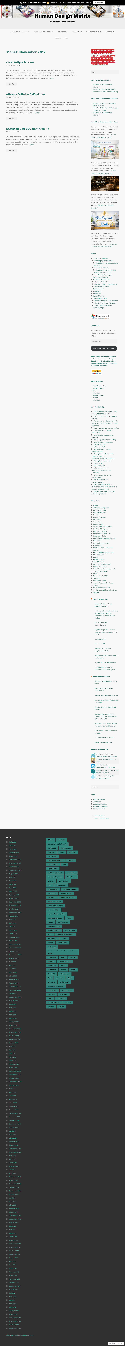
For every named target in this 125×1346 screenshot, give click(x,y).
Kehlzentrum (63, 922)
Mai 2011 (12, 1300)
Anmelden (97, 802)
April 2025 (13, 888)
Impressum (110, 32)
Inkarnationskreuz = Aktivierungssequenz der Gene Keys (101, 470)
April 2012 (12, 1265)
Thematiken (64, 974)
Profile (72, 957)
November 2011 (14, 1279)
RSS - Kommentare (102, 818)
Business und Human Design (104, 89)
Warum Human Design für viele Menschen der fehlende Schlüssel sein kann (105, 423)
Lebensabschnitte (100, 536)
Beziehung (52, 848)
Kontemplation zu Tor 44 (105, 767)
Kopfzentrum (70, 930)
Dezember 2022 (15, 986)
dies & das (97, 519)
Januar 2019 (13, 1145)
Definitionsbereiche (55, 860)
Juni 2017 (12, 1159)
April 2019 (12, 1134)
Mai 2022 (12, 1011)
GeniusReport (98, 395)
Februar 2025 (14, 895)
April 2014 (12, 1201)
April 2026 (13, 849)
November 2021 (15, 1032)
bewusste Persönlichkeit (57, 844)
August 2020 (14, 1085)
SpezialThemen (61, 38)
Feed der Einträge (100, 804)
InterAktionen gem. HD (101, 534)
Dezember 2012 (15, 1244)
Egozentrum (52, 869)
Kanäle (50, 922)
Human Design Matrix (62, 16)
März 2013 (13, 1237)
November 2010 (15, 1321)
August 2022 (13, 1001)
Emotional (71, 873)
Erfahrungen (61, 885)
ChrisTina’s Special (101, 268)
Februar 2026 (14, 853)
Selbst (63, 966)
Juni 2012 (12, 1261)
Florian (99, 770)
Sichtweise (52, 970)
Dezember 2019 (15, 1113)
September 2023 (15, 955)
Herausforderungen (55, 906)
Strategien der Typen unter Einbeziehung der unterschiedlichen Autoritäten (103, 456)
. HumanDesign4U (101, 282)
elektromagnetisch (55, 873)
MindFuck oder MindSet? (104, 742)
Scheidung (52, 966)
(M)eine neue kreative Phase (105, 663)
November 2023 (15, 948)
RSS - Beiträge (100, 816)
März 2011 (12, 1307)
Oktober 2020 (14, 1078)
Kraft (50, 934)
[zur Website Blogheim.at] (100, 318)
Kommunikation (54, 926)
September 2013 (15, 1219)
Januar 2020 (13, 1110)
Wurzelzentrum (53, 1003)
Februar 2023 (14, 979)
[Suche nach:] (105, 72)
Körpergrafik (52, 938)
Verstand (51, 994)
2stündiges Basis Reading (103, 261)
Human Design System (56, 914)
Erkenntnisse (53, 889)
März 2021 (13, 1060)
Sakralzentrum (65, 961)
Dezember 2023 (15, 944)
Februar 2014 (14, 1208)
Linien (64, 938)
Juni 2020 (12, 1092)
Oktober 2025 (14, 867)
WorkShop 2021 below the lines (105, 590)
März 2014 (13, 1205)
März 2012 (13, 1268)
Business (96, 515)
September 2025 (15, 870)
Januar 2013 (13, 1240)
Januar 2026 (13, 856)
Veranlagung (67, 990)
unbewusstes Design (55, 986)
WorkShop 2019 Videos (101, 588)
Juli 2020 (12, 1089)
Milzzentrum (62, 943)
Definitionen (52, 856)
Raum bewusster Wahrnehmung (105, 92)
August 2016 (13, 1166)
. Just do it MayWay (19, 32)
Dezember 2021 (15, 1029)
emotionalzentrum (55, 877)
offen (63, 957)
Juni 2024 (12, 923)
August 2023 (13, 958)
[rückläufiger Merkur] (13, 84)
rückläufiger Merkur (20, 62)
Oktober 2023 (14, 951)
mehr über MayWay (100, 599)
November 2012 (15, 1247)
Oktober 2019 (14, 1120)
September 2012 (15, 1254)
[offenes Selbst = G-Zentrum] (13, 119)
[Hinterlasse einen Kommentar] (10, 84)
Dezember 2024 (15, 902)
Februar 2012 (14, 1272)
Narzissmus (97, 545)
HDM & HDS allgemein (101, 529)
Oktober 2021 (14, 1036)
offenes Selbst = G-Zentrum (25, 94)
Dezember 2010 (15, 1318)
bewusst (61, 840)
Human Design (53, 910)
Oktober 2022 (14, 993)
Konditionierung (54, 930)
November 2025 (15, 863)
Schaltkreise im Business (103, 442)
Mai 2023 (12, 969)
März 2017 (13, 1163)
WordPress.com (99, 809)
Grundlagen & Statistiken (102, 526)
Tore (49, 978)
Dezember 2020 (15, 1071)
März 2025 (13, 891)
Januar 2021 (13, 1067)
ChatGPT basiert (99, 517)
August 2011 (13, 1289)
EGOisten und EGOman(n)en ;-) (27, 128)
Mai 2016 (12, 1170)
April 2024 (13, 930)
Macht (50, 943)
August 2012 (13, 1258)
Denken (70, 860)
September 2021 (15, 1039)
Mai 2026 (12, 845)
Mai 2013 (12, 1233)
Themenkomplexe (93, 32)
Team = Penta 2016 (100, 576)
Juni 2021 (12, 1050)
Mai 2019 (12, 1131)
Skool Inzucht (100, 644)
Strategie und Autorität (102, 461)
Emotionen (71, 877)
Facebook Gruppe (69, 889)
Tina (98, 759)
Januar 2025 (13, 898)
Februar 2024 (14, 937)
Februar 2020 (14, 1106)
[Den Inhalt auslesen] (91, 599)
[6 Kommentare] (10, 119)
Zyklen (61, 1007)
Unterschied (52, 990)
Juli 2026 (12, 842)
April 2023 (13, 972)
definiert (72, 852)
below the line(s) (99, 512)
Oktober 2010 (14, 1325)
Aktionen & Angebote (101, 508)
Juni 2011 (12, 1297)
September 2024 (15, 912)
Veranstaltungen (99, 581)
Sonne (63, 970)
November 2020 (15, 1075)
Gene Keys (97, 522)
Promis (96, 557)
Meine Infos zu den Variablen (105, 303)
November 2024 (15, 905)
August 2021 (13, 1043)
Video (50, 998)
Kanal (69, 918)
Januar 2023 (13, 983)
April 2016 (12, 1173)
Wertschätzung (100, 639)
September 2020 (15, 1082)
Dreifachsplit (53, 864)
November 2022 (15, 990)
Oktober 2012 (14, 1251)
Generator (51, 897)
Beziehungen (66, 848)
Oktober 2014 (14, 1187)
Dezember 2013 (15, 1215)
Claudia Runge (101, 765)
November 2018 (15, 1152)
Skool (95, 573)
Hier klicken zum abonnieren (104, 348)
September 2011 (15, 1286)
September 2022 (15, 997)
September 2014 (15, 1191)
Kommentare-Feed (100, 806)
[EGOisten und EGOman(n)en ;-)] (13, 151)
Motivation (52, 947)
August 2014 (13, 1194)
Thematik (51, 974)
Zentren (96, 592)
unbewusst (64, 982)
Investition (77, 32)
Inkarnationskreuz (100, 531)
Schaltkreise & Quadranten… (107, 756)
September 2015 (15, 1177)
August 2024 (14, 916)
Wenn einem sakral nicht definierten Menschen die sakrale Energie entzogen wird (104, 486)
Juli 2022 (12, 1004)
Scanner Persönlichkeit (102, 564)
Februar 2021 (14, 1064)
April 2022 (13, 1015)
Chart (62, 852)
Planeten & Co (98, 555)
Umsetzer (51, 982)
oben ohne (52, 957)
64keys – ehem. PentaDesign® (105, 284)
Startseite (62, 32)
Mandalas (96, 541)
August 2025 (13, 874)
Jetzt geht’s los (99, 466)
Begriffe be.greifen (100, 510)
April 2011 (12, 1304)
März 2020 (13, 1103)
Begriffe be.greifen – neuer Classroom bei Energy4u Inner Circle (106, 632)
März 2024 (13, 934)
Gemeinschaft (66, 893)
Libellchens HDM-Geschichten (104, 538)
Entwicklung (63, 881)
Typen (70, 978)
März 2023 (13, 976)
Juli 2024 (12, 919)
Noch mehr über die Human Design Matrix (61, 952)
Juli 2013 (12, 1226)
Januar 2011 (13, 1314)
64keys (95, 505)
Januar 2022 (13, 1025)
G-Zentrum (52, 893)
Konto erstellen (99, 799)
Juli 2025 (12, 877)
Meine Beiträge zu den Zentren (106, 301)
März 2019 (13, 1138)
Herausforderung (54, 901)
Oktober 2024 (14, 909)
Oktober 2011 (14, 1282)
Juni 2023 (12, 965)
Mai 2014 (12, 1198)
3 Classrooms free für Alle (104, 738)
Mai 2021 (12, 1053)
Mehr (52, 78)
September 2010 (15, 1328)
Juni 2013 (12, 1230)
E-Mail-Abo (95, 325)
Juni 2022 (12, 1008)
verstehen (63, 994)
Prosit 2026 (98, 463)
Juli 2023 (12, 962)
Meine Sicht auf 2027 (101, 543)
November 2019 (15, 1117)
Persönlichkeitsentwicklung (103, 552)
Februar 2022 (14, 1022)
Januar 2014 (13, 1212)
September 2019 (15, 1124)
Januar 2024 (13, 941)
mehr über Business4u (101, 677)
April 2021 (12, 1057)
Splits (73, 970)
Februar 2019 (14, 1141)
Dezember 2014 (15, 1184)
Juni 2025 (12, 881)
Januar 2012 (13, 1275)
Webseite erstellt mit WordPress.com (20, 1335)
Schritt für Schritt (100, 566)
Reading (51, 961)
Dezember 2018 (15, 1149)
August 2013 (13, 1223)
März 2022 (13, 1018)
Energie (51, 881)
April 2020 (13, 1099)
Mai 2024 (12, 927)
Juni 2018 (12, 1156)
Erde (49, 885)
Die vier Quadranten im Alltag (105, 440)
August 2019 (13, 1127)
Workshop (61, 998)
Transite (96, 578)
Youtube (68, 1003)
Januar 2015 (13, 1180)
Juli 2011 (12, 1293)
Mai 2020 (12, 1096)
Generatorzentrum (68, 897)
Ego (64, 864)
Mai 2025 (12, 884)
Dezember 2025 (15, 860)
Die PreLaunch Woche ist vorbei (106, 695)
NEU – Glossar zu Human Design (106, 428)
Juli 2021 (12, 1046)
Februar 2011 (14, 1311)
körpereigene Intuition (65, 934)
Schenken (99, 3)
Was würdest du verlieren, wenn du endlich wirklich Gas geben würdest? (106, 716)
